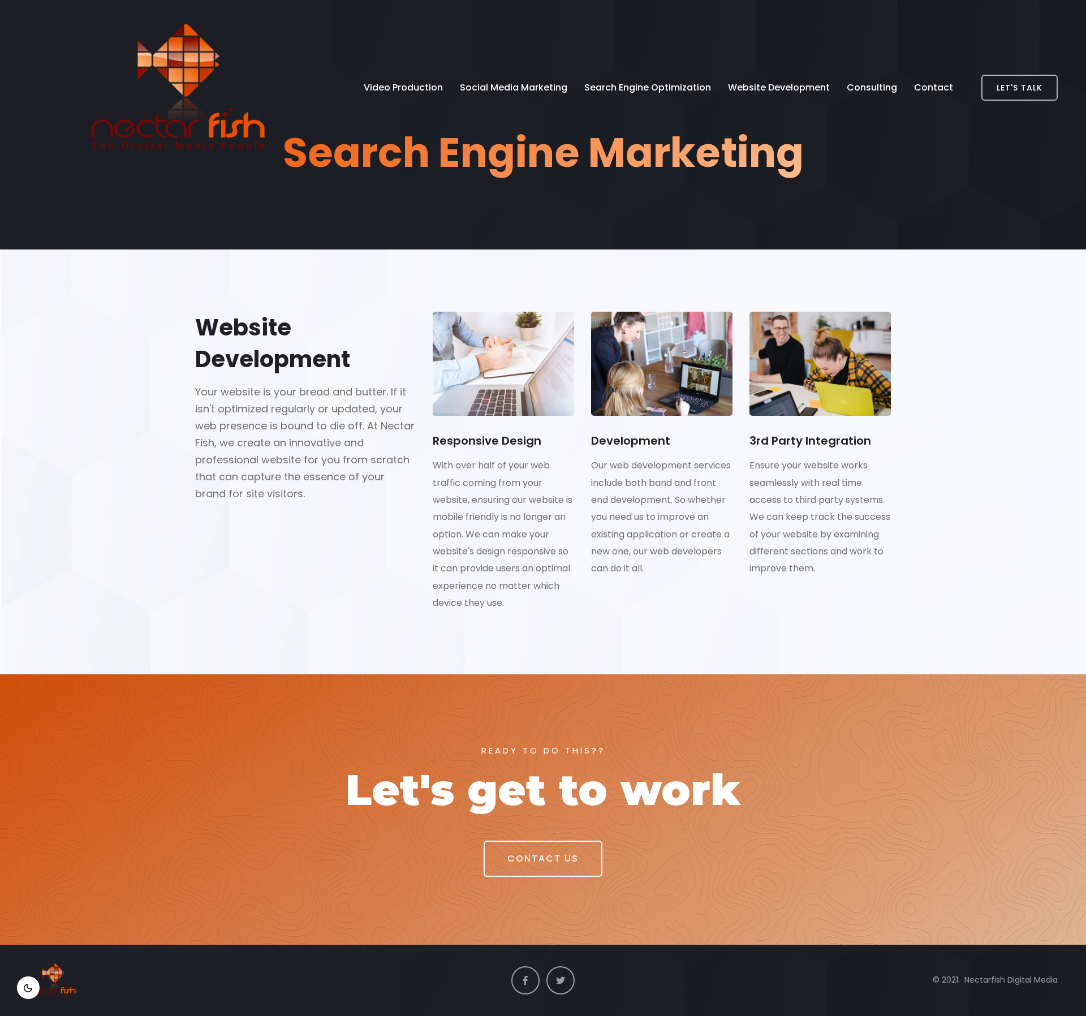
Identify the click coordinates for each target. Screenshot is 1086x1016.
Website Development (779, 87)
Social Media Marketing (513, 87)
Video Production (403, 87)
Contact (933, 87)
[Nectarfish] (150, 87)
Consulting (872, 87)
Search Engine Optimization (647, 87)
